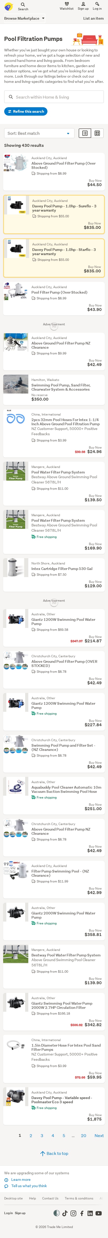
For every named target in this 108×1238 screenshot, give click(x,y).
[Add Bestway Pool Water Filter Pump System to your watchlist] (99, 950)
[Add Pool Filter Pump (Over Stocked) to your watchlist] (99, 287)
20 (83, 1135)
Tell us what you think (28, 1185)
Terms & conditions (79, 1198)
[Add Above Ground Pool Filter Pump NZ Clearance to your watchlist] (99, 338)
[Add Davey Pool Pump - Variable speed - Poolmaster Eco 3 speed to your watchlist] (99, 1092)
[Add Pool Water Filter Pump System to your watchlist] (99, 467)
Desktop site (13, 1198)
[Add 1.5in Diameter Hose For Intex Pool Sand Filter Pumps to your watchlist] (99, 1040)
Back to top (57, 1153)
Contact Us (50, 1198)
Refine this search (28, 111)
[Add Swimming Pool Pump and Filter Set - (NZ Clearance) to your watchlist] (99, 740)
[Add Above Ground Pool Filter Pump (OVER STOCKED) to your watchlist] (99, 656)
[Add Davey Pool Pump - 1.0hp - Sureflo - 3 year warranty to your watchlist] (99, 200)
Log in (97, 8)
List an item (93, 18)
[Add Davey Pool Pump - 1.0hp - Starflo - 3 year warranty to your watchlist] (99, 243)
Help (32, 1198)
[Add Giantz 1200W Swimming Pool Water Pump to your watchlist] (99, 614)
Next (99, 1135)
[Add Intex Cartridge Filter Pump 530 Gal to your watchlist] (99, 563)
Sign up (83, 8)
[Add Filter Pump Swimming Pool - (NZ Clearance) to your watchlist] (99, 866)
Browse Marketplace (22, 18)
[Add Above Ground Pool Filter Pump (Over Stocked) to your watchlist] (99, 158)
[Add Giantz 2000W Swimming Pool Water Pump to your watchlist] (99, 908)
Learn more (20, 1179)
